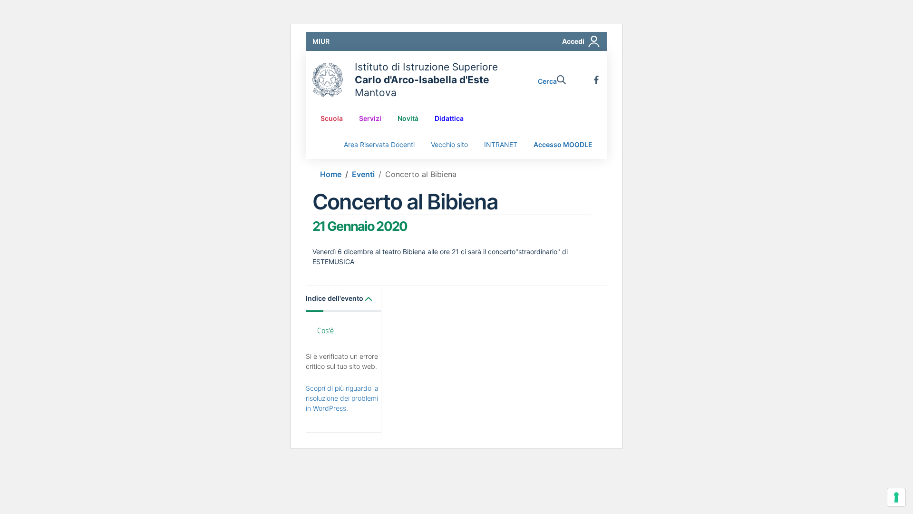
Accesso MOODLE (563, 144)
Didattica (449, 118)
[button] (343, 299)
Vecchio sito (449, 144)
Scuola (332, 118)
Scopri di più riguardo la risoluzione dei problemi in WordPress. (342, 398)
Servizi (370, 118)
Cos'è (325, 330)
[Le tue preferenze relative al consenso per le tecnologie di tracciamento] (896, 497)
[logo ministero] (327, 80)
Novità (408, 118)
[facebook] (596, 80)
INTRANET (500, 144)
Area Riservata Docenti (379, 144)
